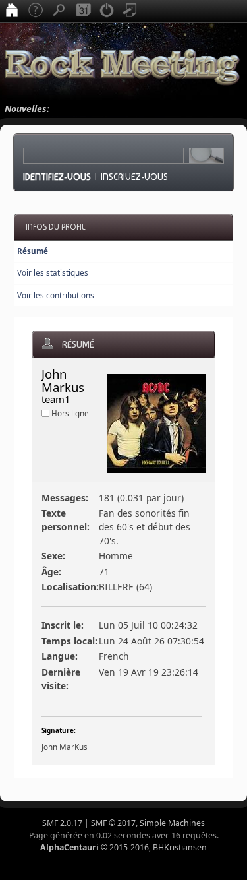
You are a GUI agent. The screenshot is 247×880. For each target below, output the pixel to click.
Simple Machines (172, 823)
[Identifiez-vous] (107, 11)
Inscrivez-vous (134, 177)
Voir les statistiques (52, 273)
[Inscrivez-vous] (130, 11)
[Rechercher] (59, 11)
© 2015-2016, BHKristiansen (123, 847)
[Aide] (35, 11)
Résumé (32, 251)
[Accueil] (12, 11)
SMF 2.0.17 (62, 823)
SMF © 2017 (113, 823)
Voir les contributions (55, 295)
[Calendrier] (83, 11)
